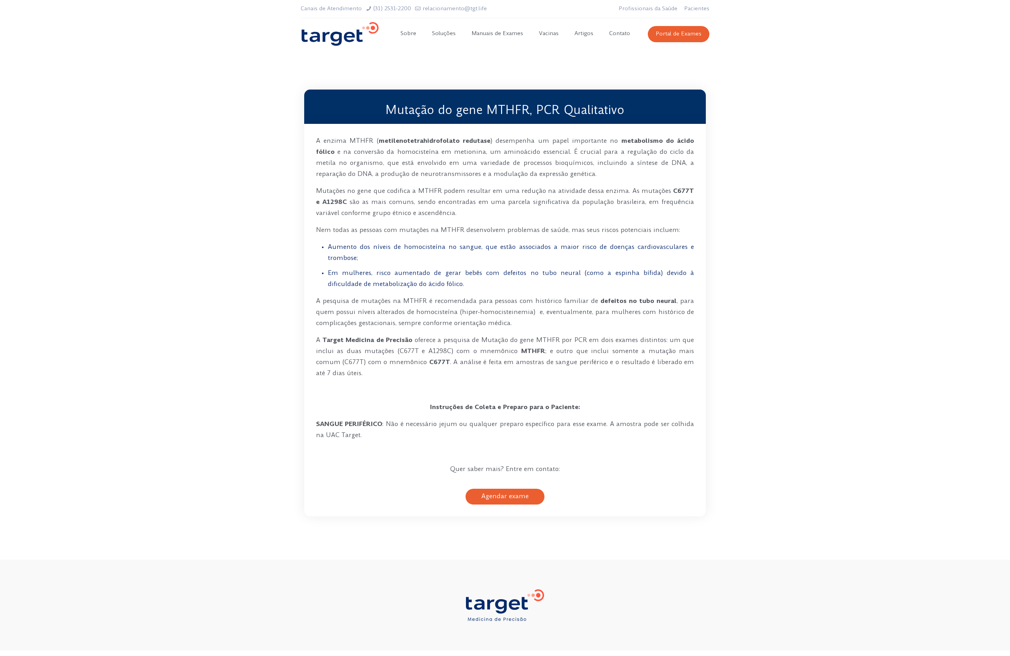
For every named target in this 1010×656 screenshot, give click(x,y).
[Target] (340, 34)
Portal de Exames (678, 34)
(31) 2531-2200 (392, 9)
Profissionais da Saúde (648, 9)
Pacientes (696, 9)
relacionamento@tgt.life (455, 9)
